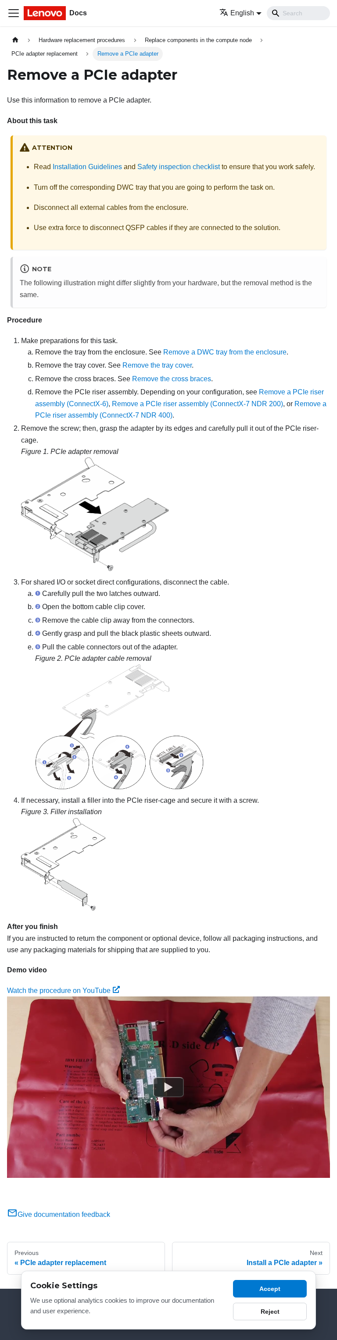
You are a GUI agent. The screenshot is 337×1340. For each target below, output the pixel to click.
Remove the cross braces (171, 379)
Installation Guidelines (87, 166)
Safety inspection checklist (178, 166)
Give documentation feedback (64, 1214)
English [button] (242, 13)
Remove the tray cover (157, 365)
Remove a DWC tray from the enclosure (225, 352)
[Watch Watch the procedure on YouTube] (168, 1087)
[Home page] (15, 40)
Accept (269, 1288)
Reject (270, 1311)
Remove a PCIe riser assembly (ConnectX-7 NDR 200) (197, 404)
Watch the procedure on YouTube (59, 990)
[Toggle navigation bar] (13, 13)
